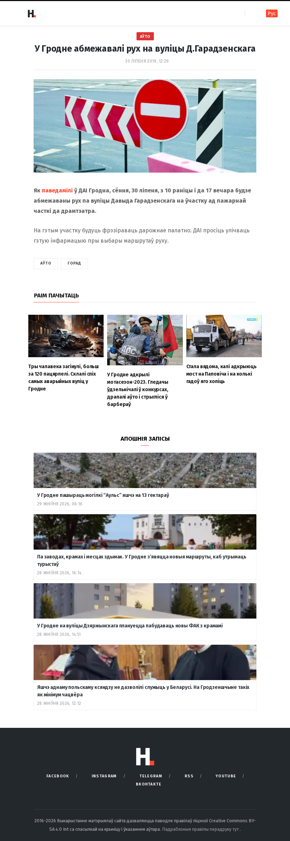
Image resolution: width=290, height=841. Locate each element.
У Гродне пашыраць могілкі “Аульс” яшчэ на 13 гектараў (103, 495)
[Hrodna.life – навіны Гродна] (31, 13)
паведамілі (57, 190)
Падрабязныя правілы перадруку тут (201, 829)
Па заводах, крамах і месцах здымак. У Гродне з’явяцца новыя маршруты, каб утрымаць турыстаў (141, 560)
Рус (272, 14)
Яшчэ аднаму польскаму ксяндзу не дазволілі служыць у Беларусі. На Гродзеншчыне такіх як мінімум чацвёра (143, 691)
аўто (45, 263)
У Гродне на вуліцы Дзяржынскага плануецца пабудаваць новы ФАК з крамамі (130, 626)
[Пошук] (251, 13)
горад (74, 263)
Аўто (145, 36)
